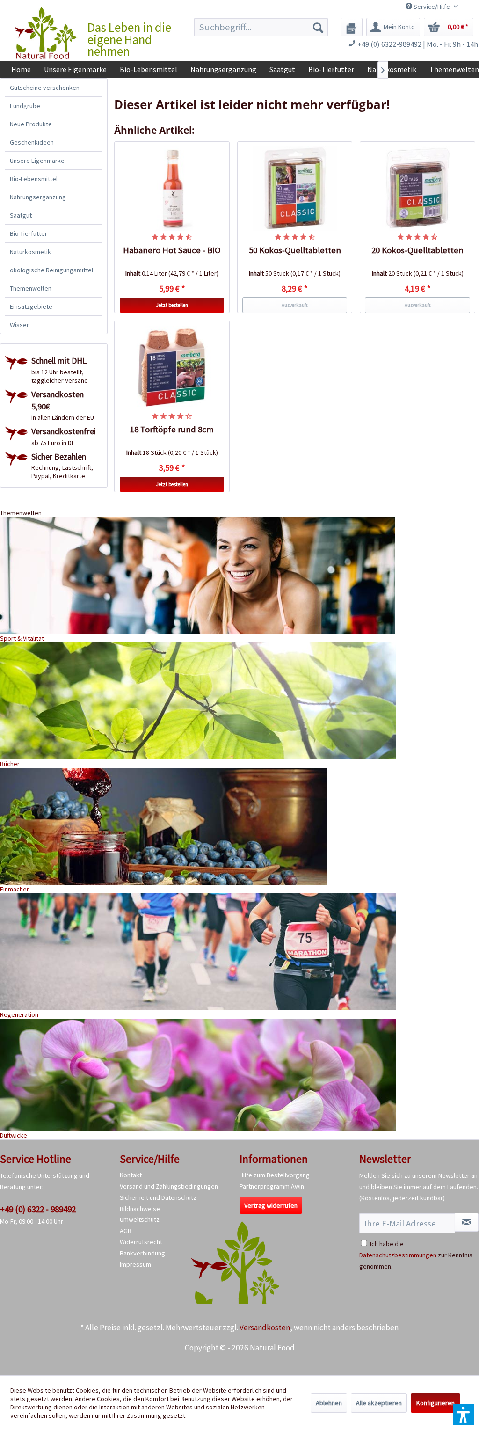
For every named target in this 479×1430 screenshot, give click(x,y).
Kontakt (131, 1175)
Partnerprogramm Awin (272, 1186)
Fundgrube (25, 106)
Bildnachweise (140, 1208)
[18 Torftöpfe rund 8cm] (172, 368)
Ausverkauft (295, 305)
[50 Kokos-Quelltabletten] (295, 188)
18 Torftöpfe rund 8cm (172, 429)
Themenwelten (30, 288)
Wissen (20, 325)
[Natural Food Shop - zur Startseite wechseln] (46, 33)
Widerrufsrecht (141, 1242)
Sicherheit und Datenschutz (158, 1197)
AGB (125, 1230)
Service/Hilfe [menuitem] (431, 6)
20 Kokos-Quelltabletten (417, 250)
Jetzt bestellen (172, 305)
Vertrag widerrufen (271, 1205)
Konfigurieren (435, 1403)
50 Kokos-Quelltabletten (295, 250)
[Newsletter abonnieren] (467, 1222)
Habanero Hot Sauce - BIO (172, 250)
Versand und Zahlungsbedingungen (169, 1186)
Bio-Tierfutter (28, 233)
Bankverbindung (142, 1253)
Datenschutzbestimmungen (397, 1255)
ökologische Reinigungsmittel (51, 270)
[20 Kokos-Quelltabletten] (417, 188)
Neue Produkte (31, 124)
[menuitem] (261, 27)
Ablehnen (329, 1403)
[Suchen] (318, 27)
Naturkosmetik (30, 252)
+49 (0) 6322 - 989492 (38, 1209)
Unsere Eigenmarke (37, 160)
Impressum (135, 1264)
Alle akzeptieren (379, 1403)
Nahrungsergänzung (38, 197)
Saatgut (21, 215)
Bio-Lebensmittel (34, 179)
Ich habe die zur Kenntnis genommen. (415, 1255)
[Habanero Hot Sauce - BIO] (172, 188)
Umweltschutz (140, 1219)
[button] (463, 1414)
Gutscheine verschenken (45, 87)
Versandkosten (265, 1327)
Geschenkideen (32, 142)
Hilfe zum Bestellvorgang (275, 1175)
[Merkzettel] (352, 27)
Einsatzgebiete (31, 306)
